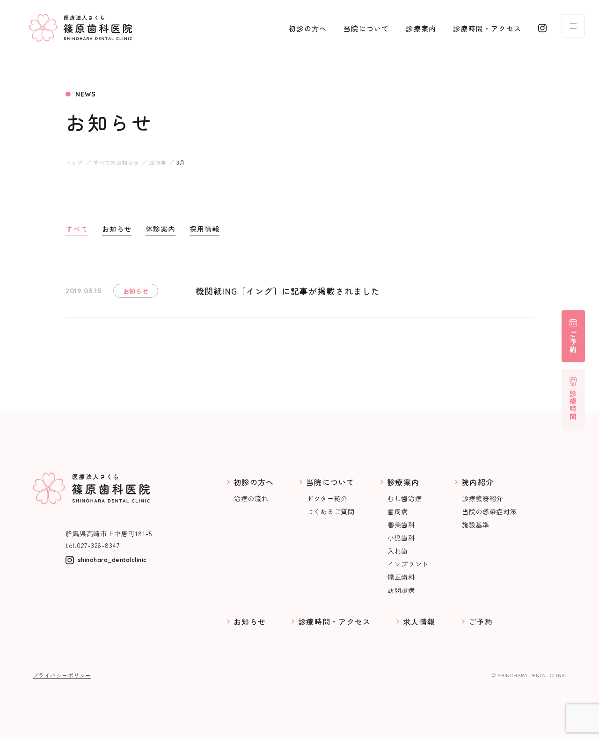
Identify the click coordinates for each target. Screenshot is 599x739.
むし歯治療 (404, 498)
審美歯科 (401, 524)
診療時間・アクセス (487, 28)
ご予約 (573, 342)
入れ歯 (397, 550)
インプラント (408, 564)
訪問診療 (401, 590)
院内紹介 (477, 482)
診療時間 (573, 405)
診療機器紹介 (482, 498)
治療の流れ (251, 498)
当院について (366, 28)
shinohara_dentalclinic (112, 559)
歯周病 (397, 511)
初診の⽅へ (308, 28)
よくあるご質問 (331, 511)
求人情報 (419, 621)
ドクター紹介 (327, 498)
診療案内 (421, 28)
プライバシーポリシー (62, 675)
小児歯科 (401, 537)
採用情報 (204, 229)
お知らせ (117, 229)
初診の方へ (254, 482)
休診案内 (160, 229)
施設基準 (475, 524)
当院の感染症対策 (489, 511)
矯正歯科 (401, 577)
